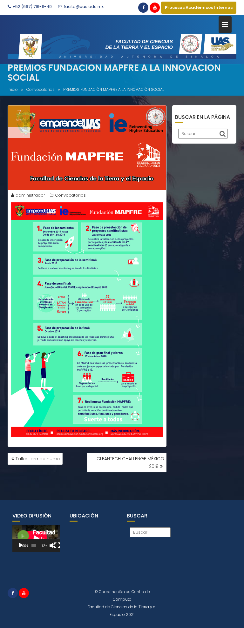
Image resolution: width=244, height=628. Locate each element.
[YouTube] (155, 8)
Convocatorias (70, 195)
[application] (36, 538)
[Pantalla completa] (57, 545)
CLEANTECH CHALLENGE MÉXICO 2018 (130, 462)
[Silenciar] (52, 545)
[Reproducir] (20, 545)
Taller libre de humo (38, 459)
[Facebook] (143, 8)
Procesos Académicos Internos (199, 7)
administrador (30, 195)
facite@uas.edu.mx (84, 6)
